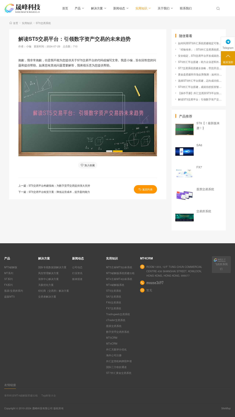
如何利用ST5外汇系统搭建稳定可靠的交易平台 (200, 43)
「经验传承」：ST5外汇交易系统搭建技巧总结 (200, 49)
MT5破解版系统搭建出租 (120, 273)
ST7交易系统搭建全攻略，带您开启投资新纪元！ (200, 68)
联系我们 (186, 8)
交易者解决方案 (47, 296)
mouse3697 (155, 282)
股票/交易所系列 (13, 290)
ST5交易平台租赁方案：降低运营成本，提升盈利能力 (59, 192)
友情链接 (10, 385)
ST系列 (8, 279)
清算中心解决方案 (48, 279)
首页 (65, 8)
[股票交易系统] (184, 195)
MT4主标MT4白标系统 (119, 279)
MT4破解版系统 (115, 285)
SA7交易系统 (113, 296)
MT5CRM (111, 337)
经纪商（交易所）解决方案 (53, 290)
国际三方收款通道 (116, 367)
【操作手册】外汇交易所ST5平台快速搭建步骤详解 (200, 93)
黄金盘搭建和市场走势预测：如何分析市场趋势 (200, 74)
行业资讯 (77, 273)
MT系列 (8, 273)
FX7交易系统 (113, 308)
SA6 (199, 145)
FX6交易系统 (113, 302)
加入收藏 (89, 165)
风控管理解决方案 (48, 273)
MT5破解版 (10, 267)
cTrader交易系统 (115, 320)
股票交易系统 (205, 189)
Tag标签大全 (48, 395)
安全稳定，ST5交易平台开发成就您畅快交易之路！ (200, 55)
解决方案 (97, 8)
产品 (78, 8)
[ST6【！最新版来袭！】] (184, 129)
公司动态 (77, 267)
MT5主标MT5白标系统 (119, 267)
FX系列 (8, 285)
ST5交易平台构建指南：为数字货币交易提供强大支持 (59, 185)
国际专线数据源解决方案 (52, 267)
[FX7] (184, 173)
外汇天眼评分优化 (116, 349)
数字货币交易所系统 (117, 332)
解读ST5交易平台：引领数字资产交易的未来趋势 (200, 99)
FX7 (199, 167)
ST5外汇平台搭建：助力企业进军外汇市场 (200, 62)
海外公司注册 (114, 355)
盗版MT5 (9, 296)
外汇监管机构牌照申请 (119, 361)
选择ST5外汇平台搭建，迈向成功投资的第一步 (200, 80)
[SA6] (184, 151)
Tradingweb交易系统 (118, 314)
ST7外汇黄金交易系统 (118, 373)
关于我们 (163, 8)
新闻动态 (119, 8)
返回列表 (147, 189)
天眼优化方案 (46, 285)
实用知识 (141, 8)
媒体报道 (77, 279)
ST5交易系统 (43, 23)
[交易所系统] (184, 217)
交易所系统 (203, 211)
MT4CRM (111, 343)
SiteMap (226, 408)
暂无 (149, 290)
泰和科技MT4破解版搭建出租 (21, 395)
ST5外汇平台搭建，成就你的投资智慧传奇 (200, 87)
